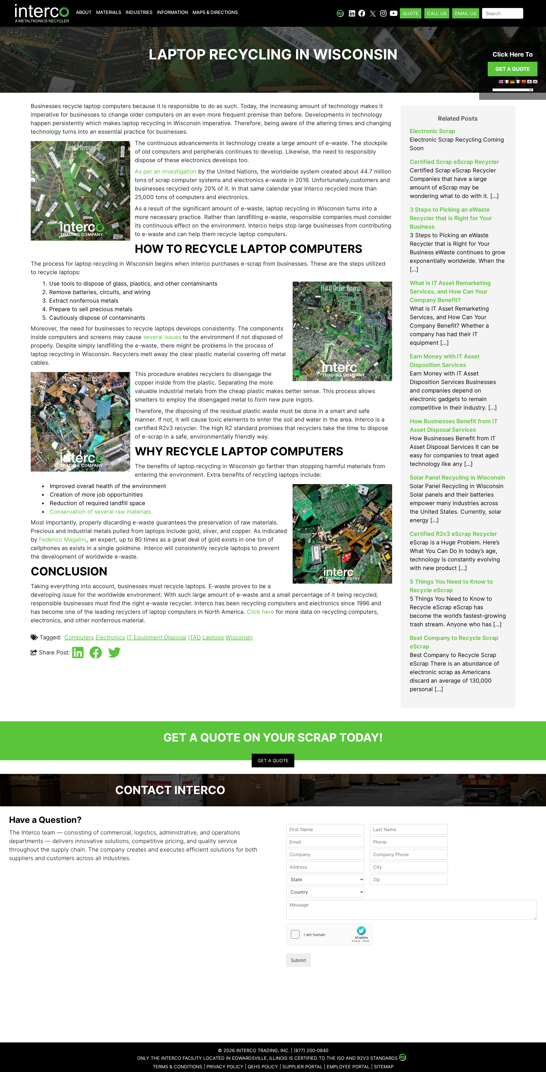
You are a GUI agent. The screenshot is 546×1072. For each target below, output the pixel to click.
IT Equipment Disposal (157, 637)
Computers (79, 637)
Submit (298, 960)
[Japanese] (529, 81)
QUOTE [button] (411, 13)
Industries (139, 12)
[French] (506, 81)
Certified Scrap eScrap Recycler (454, 161)
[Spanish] (517, 81)
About (84, 12)
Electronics (110, 637)
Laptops (213, 637)
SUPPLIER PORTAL (302, 1066)
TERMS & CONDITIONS (177, 1066)
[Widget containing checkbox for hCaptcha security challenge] (329, 934)
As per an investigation (166, 171)
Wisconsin (239, 637)
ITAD (194, 637)
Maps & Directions (215, 12)
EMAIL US (465, 13)
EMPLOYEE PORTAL (348, 1066)
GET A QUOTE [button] (512, 69)
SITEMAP (384, 1066)
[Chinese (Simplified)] (523, 81)
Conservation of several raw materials (100, 511)
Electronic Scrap (432, 131)
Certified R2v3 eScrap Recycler (453, 533)
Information (172, 12)
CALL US (436, 13)
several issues (162, 337)
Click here (260, 611)
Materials (108, 12)
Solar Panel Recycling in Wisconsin (457, 477)
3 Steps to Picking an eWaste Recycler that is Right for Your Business (451, 218)
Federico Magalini (62, 539)
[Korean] (534, 81)
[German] (512, 81)
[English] (500, 81)
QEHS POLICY (263, 1066)
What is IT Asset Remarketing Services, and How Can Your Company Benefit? (450, 291)
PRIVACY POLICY (224, 1066)
